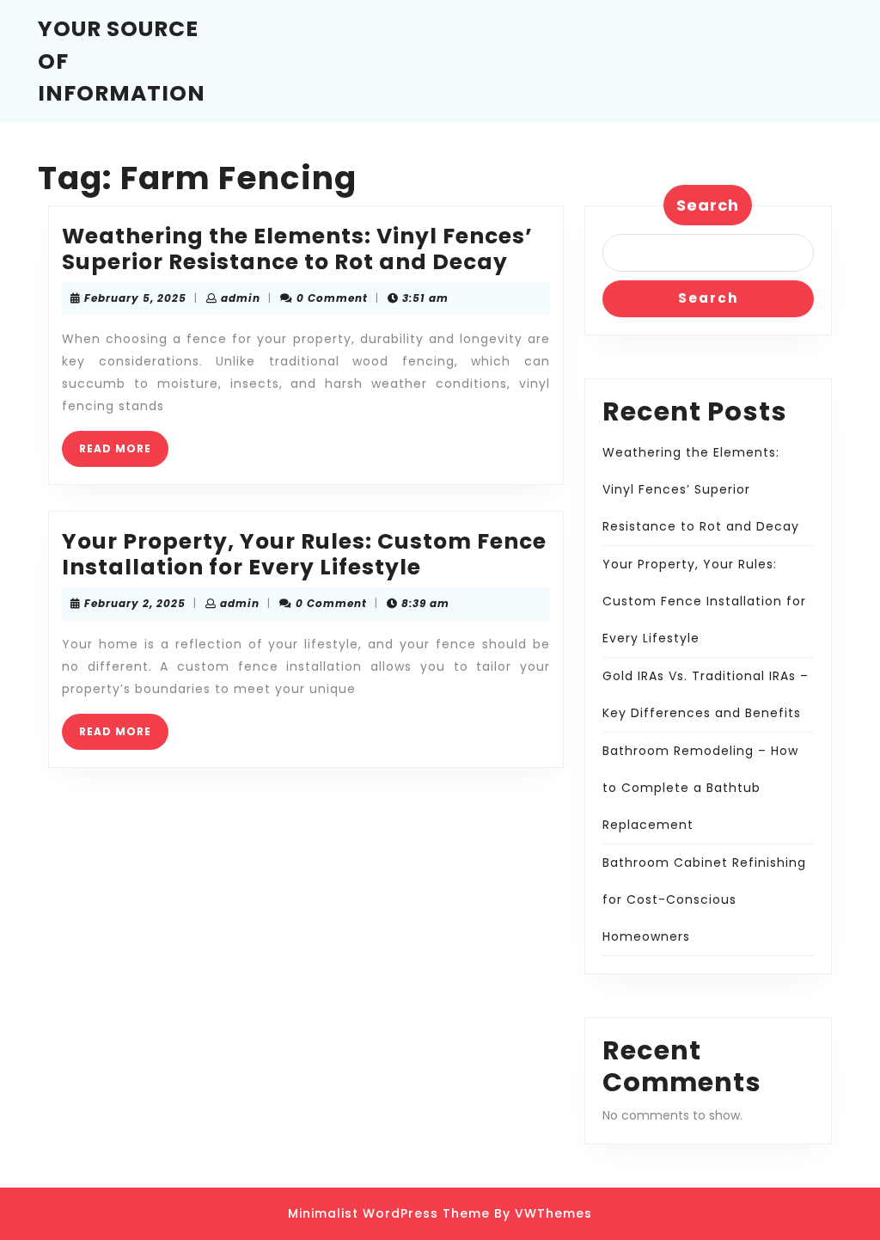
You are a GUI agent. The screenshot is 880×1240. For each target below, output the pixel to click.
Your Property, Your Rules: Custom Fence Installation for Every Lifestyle (304, 554)
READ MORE (123, 453)
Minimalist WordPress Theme (389, 1213)
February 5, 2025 (135, 298)
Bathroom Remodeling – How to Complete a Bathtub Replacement (700, 787)
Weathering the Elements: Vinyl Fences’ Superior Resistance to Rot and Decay (297, 249)
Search (707, 205)
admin (240, 298)
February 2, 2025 (135, 603)
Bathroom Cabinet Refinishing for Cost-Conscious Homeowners (704, 899)
